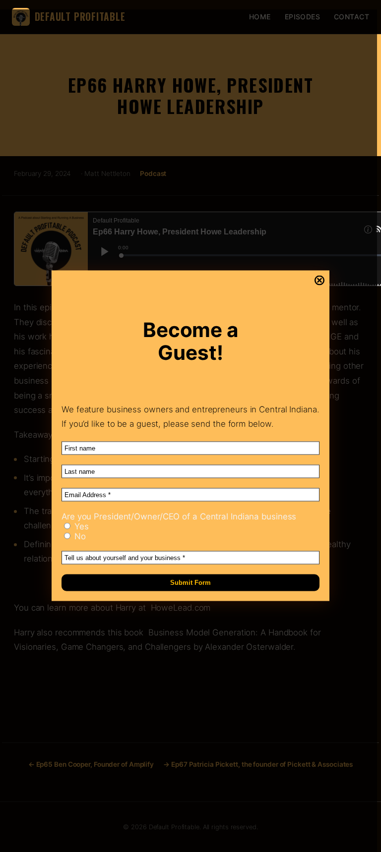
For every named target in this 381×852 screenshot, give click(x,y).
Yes (80, 526)
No (79, 536)
